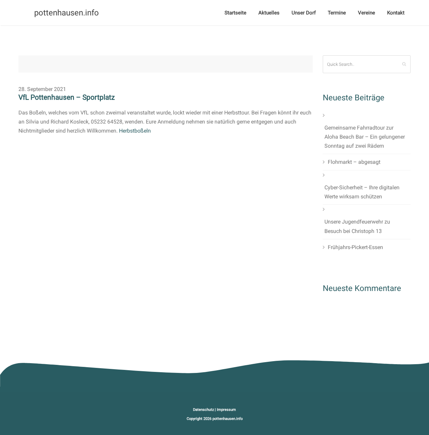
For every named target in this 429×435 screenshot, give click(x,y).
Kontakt (396, 13)
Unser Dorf (304, 13)
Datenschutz (203, 409)
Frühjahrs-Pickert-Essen (355, 247)
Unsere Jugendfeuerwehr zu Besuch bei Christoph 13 (357, 226)
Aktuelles (269, 13)
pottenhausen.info (227, 419)
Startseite (235, 13)
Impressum (226, 409)
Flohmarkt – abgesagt (354, 162)
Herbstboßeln (135, 131)
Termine (337, 13)
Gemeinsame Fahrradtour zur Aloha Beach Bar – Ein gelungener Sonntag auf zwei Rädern (364, 137)
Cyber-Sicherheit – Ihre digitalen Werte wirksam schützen (362, 192)
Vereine (366, 13)
